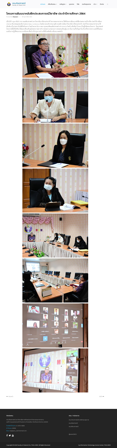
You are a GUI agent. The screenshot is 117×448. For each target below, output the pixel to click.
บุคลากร (71, 4)
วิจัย (78, 4)
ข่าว (95, 4)
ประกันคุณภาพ (86, 4)
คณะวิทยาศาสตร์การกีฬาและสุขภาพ (79, 420)
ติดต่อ (102, 4)
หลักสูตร (62, 4)
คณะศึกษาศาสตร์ (73, 426)
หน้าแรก (42, 4)
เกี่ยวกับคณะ (52, 4)
